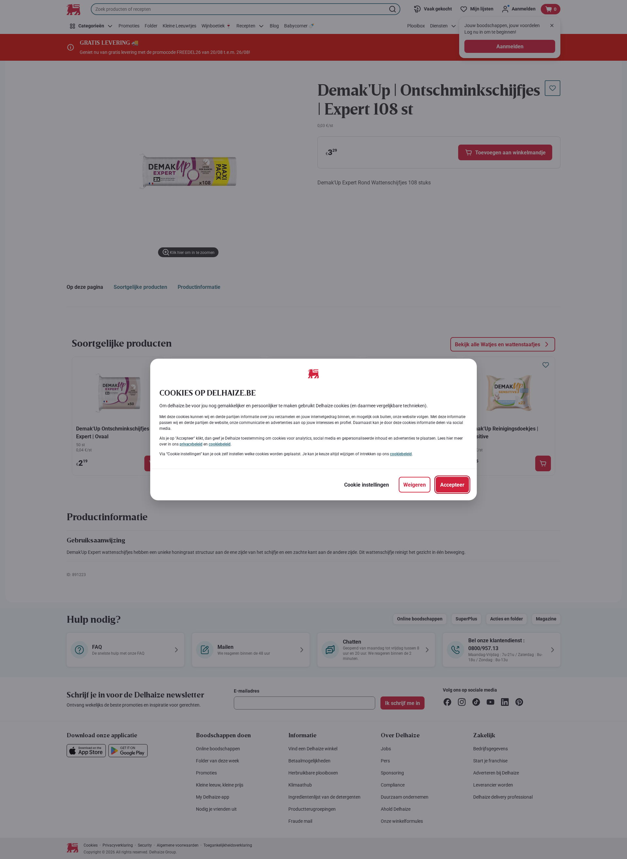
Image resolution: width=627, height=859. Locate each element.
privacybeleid (191, 444)
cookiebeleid (220, 444)
